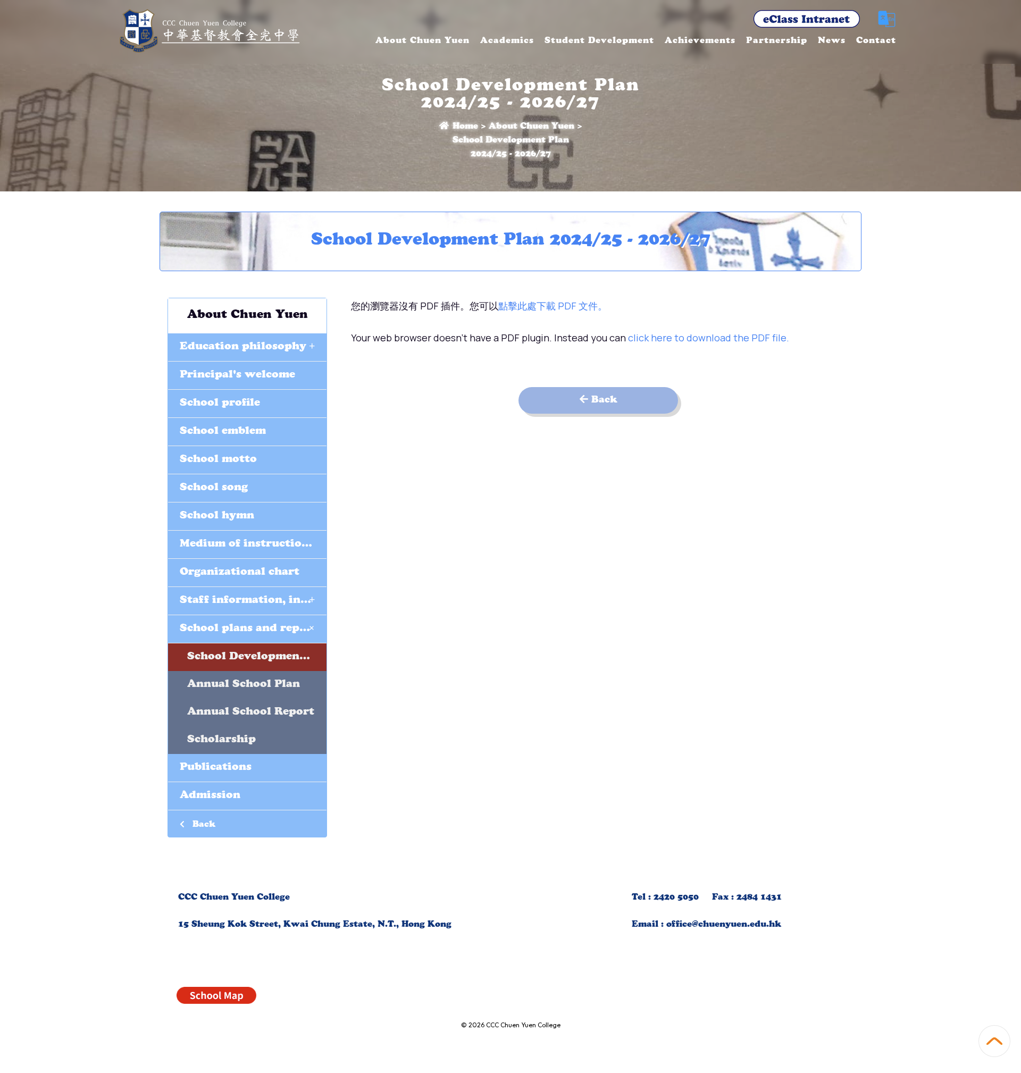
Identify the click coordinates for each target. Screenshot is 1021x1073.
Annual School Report (250, 712)
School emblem (223, 431)
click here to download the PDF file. (708, 337)
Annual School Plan (243, 685)
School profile (220, 403)
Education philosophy (247, 346)
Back (202, 825)
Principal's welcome (237, 375)
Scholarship (221, 740)
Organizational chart (239, 572)
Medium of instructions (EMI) (253, 544)
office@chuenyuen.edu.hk (723, 925)
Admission (210, 796)
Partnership (776, 41)
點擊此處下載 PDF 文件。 (552, 305)
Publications (216, 767)
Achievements (700, 41)
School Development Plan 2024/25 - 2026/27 (257, 657)
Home (464, 127)
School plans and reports (251, 628)
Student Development (599, 41)
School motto (218, 460)
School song (214, 488)
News (832, 41)
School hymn (217, 516)
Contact (876, 41)
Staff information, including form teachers (253, 599)
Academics (507, 41)
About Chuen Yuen (422, 41)
